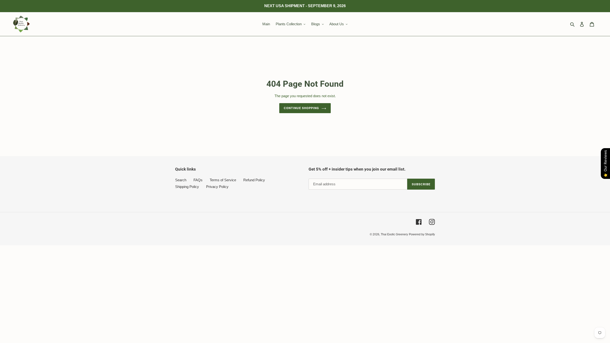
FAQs (198, 180)
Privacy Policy (217, 187)
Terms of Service (223, 180)
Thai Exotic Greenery (394, 234)
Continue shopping (301, 108)
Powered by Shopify (422, 234)
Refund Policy (254, 180)
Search (180, 180)
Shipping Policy (187, 187)
